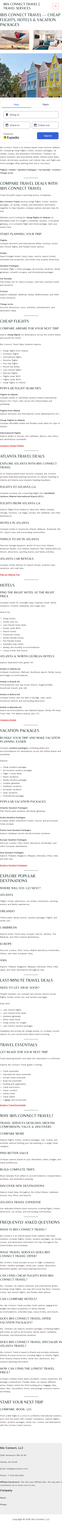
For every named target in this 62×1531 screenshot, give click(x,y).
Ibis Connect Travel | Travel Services (21, 6)
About (3, 1498)
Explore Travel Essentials (13, 1105)
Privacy (3, 1504)
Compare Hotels (8, 720)
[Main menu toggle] (56, 6)
